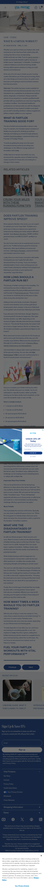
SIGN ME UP (33, 453)
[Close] (41, 855)
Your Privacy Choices (22, 886)
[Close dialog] (42, 430)
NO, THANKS (33, 456)
